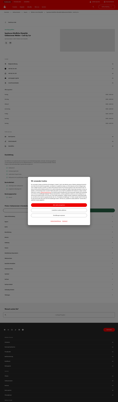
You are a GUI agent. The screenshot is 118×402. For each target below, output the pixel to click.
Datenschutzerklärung (46, 192)
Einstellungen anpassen (59, 215)
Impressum (64, 221)
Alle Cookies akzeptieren (59, 205)
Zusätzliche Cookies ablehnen (59, 210)
